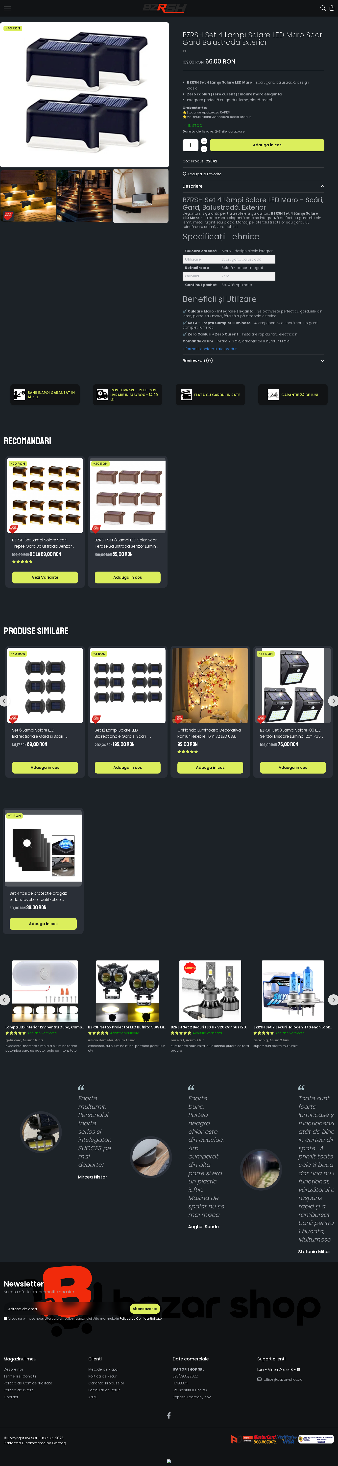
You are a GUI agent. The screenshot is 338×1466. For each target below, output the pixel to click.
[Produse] (7, 9)
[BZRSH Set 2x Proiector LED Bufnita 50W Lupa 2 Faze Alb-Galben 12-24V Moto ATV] (127, 991)
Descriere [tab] (193, 186)
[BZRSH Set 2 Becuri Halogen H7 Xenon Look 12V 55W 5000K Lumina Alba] (293, 991)
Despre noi (13, 1369)
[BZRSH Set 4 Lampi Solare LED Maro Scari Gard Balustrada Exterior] (84, 94)
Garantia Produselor (106, 1383)
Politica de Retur (102, 1376)
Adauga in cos (267, 145)
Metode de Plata (103, 1369)
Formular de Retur (104, 1390)
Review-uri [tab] (198, 361)
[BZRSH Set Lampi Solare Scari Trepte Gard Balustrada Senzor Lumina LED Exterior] (45, 495)
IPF (185, 51)
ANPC (92, 1397)
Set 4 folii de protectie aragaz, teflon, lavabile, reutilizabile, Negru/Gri (39, 896)
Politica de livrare (19, 1390)
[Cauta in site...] (323, 8)
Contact (11, 1397)
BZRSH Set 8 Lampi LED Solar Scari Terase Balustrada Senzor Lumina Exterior (127, 543)
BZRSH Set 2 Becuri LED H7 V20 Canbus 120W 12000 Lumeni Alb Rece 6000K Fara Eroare (248, 1027)
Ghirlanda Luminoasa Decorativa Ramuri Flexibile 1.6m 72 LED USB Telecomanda (209, 733)
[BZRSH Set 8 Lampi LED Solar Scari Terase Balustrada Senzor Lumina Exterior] (128, 495)
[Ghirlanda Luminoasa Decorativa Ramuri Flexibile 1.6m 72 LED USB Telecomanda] (210, 685)
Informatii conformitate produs (210, 349)
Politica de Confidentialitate (141, 1318)
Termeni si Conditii (20, 1376)
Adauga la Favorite (204, 174)
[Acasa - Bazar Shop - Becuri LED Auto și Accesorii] (165, 8)
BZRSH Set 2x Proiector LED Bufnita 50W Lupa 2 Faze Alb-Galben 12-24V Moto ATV (161, 1027)
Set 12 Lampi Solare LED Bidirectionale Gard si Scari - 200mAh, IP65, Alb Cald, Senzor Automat (124, 733)
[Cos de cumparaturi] (331, 8)
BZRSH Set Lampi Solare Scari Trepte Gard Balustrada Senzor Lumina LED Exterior (42, 543)
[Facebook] (169, 1415)
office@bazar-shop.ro (283, 1379)
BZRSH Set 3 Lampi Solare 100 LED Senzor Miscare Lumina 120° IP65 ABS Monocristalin (290, 733)
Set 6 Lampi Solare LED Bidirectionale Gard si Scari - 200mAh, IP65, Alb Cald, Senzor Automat (41, 733)
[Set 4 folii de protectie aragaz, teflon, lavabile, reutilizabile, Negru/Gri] (43, 848)
